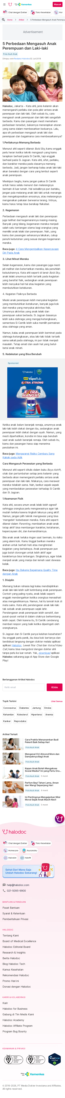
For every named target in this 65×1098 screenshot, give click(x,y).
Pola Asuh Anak (10, 54)
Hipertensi (36, 714)
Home (9, 19)
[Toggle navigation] (4, 4)
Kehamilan (8, 714)
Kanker (7, 721)
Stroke (47, 708)
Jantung (36, 708)
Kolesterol (22, 714)
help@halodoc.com (16, 885)
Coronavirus (9, 708)
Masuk (57, 4)
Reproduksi (20, 721)
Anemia (49, 714)
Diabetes (24, 708)
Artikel (21, 19)
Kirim (54, 687)
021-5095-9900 (14, 890)
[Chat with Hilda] (59, 818)
